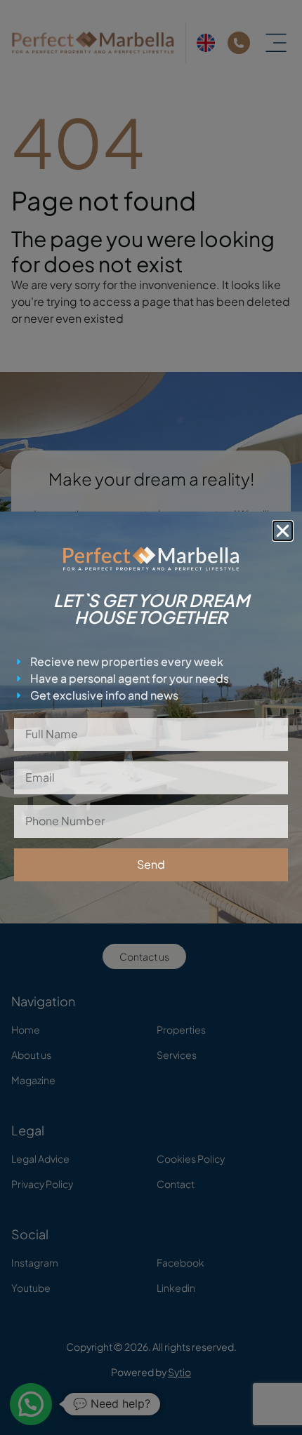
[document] (151, 717)
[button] (282, 531)
